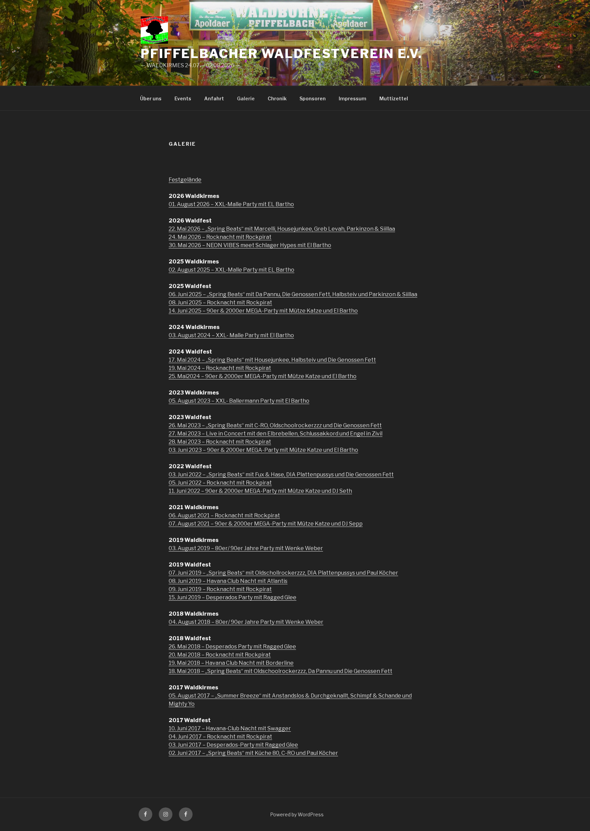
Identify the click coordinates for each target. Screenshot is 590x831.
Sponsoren (312, 98)
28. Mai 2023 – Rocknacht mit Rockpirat (220, 442)
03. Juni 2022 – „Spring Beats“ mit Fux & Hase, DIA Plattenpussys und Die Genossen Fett (281, 474)
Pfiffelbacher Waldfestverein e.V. (281, 53)
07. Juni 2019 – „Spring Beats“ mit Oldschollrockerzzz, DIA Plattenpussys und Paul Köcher (283, 573)
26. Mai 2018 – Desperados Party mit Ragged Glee (232, 646)
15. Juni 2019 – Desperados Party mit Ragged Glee (232, 597)
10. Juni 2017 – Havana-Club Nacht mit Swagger (230, 728)
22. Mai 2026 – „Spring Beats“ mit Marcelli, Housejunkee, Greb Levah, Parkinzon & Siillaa (282, 229)
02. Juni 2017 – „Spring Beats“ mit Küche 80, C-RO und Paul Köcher (253, 753)
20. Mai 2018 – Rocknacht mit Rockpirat (220, 654)
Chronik (277, 98)
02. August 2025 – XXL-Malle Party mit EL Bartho (231, 270)
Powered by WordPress (297, 814)
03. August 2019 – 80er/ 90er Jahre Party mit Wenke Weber (246, 548)
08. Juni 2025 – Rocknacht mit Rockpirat (220, 302)
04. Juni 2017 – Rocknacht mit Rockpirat (220, 736)
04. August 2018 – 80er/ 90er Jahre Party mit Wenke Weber (246, 622)
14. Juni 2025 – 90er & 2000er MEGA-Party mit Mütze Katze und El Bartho (263, 310)
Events (182, 98)
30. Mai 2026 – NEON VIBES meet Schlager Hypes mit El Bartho (250, 245)
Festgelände (185, 179)
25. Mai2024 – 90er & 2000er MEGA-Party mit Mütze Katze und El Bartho (262, 376)
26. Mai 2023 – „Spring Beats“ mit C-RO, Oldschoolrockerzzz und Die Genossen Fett (275, 425)
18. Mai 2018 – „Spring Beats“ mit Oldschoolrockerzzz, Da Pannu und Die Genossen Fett (280, 671)
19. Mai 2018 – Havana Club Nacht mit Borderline (231, 663)
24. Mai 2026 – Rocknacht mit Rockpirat (220, 237)
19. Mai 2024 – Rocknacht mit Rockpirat (220, 368)
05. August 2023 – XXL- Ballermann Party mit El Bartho (239, 401)
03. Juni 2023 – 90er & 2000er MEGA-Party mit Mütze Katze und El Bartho (263, 450)
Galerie (246, 98)
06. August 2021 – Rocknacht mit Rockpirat (224, 515)
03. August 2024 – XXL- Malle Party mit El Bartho (231, 335)
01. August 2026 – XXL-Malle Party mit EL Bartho (231, 204)
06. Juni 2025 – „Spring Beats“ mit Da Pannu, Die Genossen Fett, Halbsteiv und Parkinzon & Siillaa (293, 294)
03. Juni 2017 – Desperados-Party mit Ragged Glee (233, 745)
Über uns (150, 98)
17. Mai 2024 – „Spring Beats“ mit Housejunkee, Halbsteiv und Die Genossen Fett (272, 360)
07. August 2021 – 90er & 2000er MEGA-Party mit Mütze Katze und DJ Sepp (266, 523)
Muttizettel (393, 98)
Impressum (352, 98)
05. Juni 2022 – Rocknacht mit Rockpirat (220, 482)
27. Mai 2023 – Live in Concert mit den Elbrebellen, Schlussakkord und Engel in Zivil (275, 433)
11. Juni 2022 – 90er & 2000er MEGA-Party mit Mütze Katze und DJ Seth (260, 491)
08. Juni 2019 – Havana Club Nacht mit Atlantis (228, 581)
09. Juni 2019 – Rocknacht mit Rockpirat (220, 589)
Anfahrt (214, 98)
